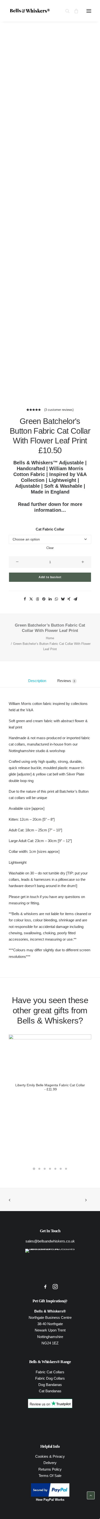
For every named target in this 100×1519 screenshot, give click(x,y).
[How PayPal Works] (50, 1495)
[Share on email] (75, 599)
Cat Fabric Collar (50, 529)
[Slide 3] (44, 1169)
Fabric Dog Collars (50, 1378)
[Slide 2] (39, 1169)
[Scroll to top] (91, 1502)
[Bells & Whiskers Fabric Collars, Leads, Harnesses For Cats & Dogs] (16, 11)
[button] (89, 11)
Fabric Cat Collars (50, 1372)
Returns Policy (50, 1469)
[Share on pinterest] (44, 599)
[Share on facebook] (25, 599)
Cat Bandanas (50, 1391)
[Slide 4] (50, 1169)
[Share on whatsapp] (56, 599)
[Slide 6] (60, 1169)
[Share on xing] (69, 599)
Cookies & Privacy (50, 1456)
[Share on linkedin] (50, 599)
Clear (50, 548)
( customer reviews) (59, 410)
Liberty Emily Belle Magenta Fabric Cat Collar (50, 1087)
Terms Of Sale (50, 1476)
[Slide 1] (34, 1169)
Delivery (50, 1463)
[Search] (65, 11)
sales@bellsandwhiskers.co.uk (50, 1241)
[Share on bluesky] (63, 599)
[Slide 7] (66, 1169)
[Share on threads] (37, 599)
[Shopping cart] (74, 11)
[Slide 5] (55, 1169)
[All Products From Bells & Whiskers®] (50, 1264)
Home (50, 638)
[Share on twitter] (31, 599)
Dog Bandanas (50, 1385)
